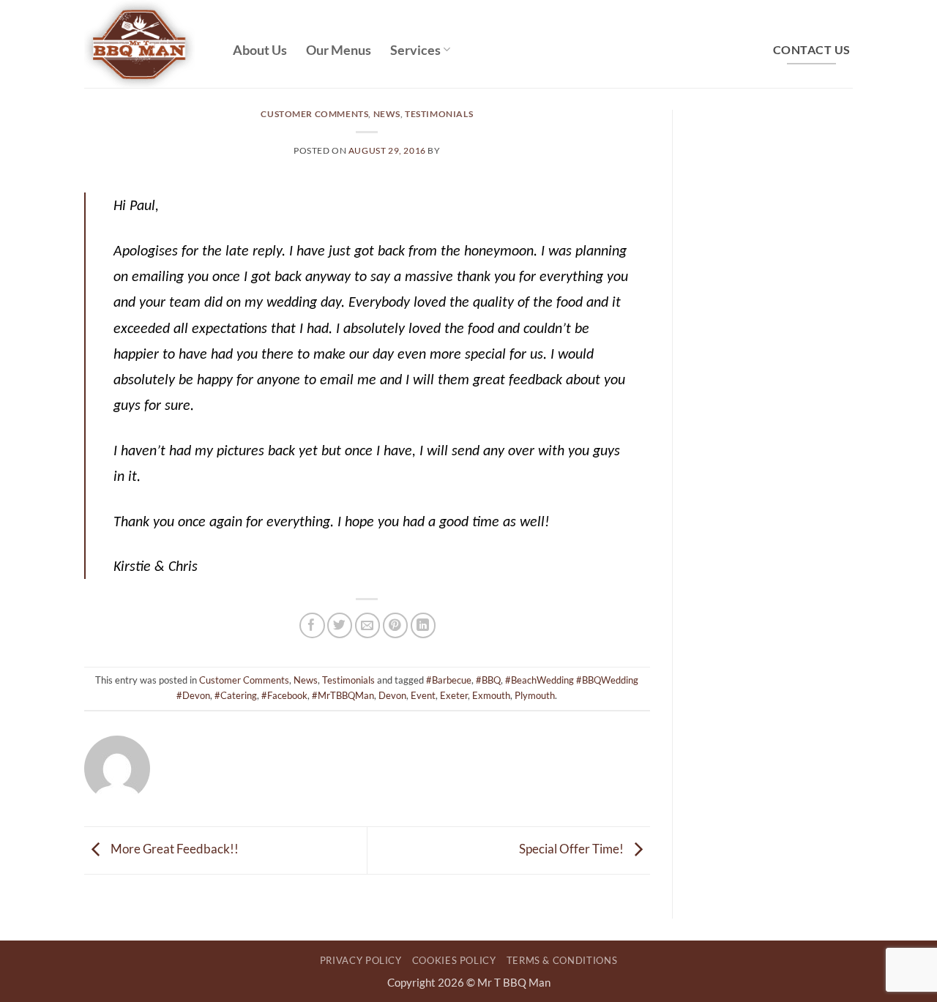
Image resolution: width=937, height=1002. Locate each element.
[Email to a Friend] (368, 625)
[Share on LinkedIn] (423, 625)
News (386, 113)
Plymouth (535, 695)
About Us (260, 50)
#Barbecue (448, 680)
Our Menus (338, 50)
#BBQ (488, 680)
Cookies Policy (454, 960)
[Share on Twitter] (340, 625)
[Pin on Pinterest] (395, 625)
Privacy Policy (361, 960)
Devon (392, 695)
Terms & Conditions (562, 960)
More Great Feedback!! (173, 848)
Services (415, 50)
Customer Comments (314, 113)
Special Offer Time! (572, 848)
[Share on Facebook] (312, 625)
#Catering (235, 695)
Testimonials (439, 113)
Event (423, 695)
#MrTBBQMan (343, 695)
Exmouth (491, 695)
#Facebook (284, 695)
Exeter (454, 695)
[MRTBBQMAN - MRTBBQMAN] (147, 44)
